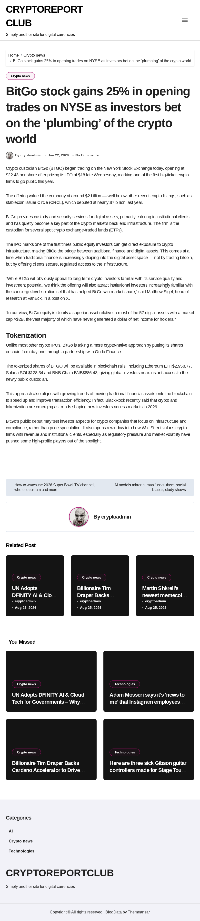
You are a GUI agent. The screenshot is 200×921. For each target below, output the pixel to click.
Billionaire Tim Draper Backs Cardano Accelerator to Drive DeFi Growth (46, 770)
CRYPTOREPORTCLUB (60, 873)
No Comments (87, 155)
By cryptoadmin (28, 155)
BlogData (113, 912)
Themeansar (139, 912)
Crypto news (20, 76)
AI (11, 831)
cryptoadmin (116, 517)
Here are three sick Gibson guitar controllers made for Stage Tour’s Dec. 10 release (148, 770)
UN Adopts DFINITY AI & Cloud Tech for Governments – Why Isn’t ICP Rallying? (48, 702)
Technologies (125, 684)
